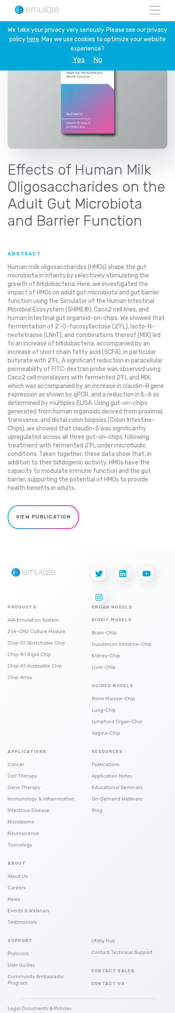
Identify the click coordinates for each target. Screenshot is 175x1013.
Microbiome (21, 822)
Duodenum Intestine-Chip (122, 644)
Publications (105, 764)
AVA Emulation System (33, 620)
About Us (18, 876)
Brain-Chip (104, 633)
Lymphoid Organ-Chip (117, 721)
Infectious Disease (28, 810)
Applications (27, 751)
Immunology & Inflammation (41, 799)
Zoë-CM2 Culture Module (36, 631)
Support (20, 940)
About (17, 863)
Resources (107, 751)
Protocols (18, 953)
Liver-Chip (104, 667)
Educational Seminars (117, 787)
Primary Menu (155, 11)
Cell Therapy (22, 776)
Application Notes (112, 776)
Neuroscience (23, 833)
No (97, 60)
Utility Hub (103, 941)
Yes (79, 60)
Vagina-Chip (106, 733)
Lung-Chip (104, 710)
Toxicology (20, 845)
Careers (16, 888)
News (14, 899)
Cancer (16, 764)
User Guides (21, 965)
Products (22, 607)
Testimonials (22, 922)
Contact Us (108, 983)
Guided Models (113, 685)
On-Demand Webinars (117, 799)
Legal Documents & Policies (39, 1008)
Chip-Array (20, 677)
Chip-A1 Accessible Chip (35, 666)
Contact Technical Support (121, 952)
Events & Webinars (28, 911)
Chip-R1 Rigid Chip (29, 654)
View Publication (43, 517)
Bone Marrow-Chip (113, 699)
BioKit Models (112, 620)
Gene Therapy (24, 787)
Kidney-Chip (106, 656)
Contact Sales (113, 970)
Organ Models (112, 607)
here (33, 39)
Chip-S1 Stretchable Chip (36, 643)
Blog (97, 810)
